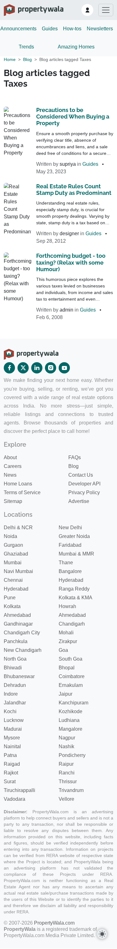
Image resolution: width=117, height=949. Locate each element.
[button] (87, 10)
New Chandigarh (22, 650)
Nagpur (67, 737)
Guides (50, 28)
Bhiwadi (13, 667)
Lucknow (14, 720)
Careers (13, 466)
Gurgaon (13, 545)
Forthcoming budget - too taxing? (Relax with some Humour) (70, 262)
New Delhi (70, 527)
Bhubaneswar (19, 676)
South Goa (70, 659)
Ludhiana (69, 720)
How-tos (72, 28)
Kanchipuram (73, 702)
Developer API (84, 483)
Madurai (13, 729)
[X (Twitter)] (23, 367)
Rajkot (11, 772)
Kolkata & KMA (75, 597)
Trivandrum (71, 790)
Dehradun (15, 685)
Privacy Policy (84, 492)
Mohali (66, 632)
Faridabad (70, 545)
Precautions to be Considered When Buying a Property (72, 117)
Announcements (18, 28)
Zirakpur (68, 641)
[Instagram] (50, 367)
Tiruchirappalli (19, 790)
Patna (10, 755)
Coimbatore (72, 676)
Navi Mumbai (18, 571)
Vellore (66, 799)
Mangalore (70, 729)
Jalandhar (15, 702)
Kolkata (12, 606)
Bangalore (70, 571)
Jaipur (65, 694)
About (10, 457)
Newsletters (100, 28)
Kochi (10, 711)
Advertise (78, 501)
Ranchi (67, 772)
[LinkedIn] (36, 367)
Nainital (12, 746)
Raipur (66, 764)
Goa (63, 650)
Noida (10, 536)
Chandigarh (72, 624)
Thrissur (68, 781)
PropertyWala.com (54, 923)
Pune (10, 597)
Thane (66, 562)
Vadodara (14, 799)
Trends (26, 46)
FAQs (74, 457)
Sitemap (13, 501)
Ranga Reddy (74, 588)
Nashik (66, 746)
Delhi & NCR (18, 527)
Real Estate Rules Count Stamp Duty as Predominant (73, 189)
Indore (11, 694)
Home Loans (18, 483)
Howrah (67, 606)
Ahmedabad (17, 615)
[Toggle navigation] (105, 10)
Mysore (12, 737)
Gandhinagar (18, 624)
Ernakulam (71, 685)
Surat (10, 781)
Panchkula (15, 641)
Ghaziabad (16, 553)
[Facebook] (9, 367)
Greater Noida (74, 536)
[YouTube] (64, 367)
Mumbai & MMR (76, 553)
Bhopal (67, 667)
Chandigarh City (22, 632)
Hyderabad (71, 580)
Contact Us (80, 475)
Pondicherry (72, 755)
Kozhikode (70, 711)
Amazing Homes (76, 46)
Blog (27, 59)
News (10, 475)
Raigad (12, 764)
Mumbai (13, 562)
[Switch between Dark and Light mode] (102, 934)
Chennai (13, 580)
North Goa (15, 659)
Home (10, 59)
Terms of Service (22, 492)
